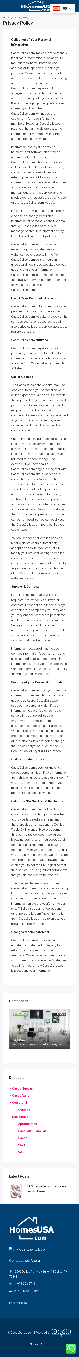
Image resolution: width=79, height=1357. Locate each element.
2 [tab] (42, 1056)
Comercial (19, 1103)
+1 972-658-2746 (24, 1283)
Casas (22, 1138)
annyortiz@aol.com (26, 1290)
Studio (22, 1145)
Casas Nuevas (22, 1088)
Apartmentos (27, 1124)
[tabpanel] (39, 1029)
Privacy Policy (18, 1302)
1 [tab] (35, 1056)
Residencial (20, 1117)
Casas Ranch (21, 1095)
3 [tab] (48, 1056)
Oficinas (24, 1110)
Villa (21, 1152)
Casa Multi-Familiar (32, 1131)
